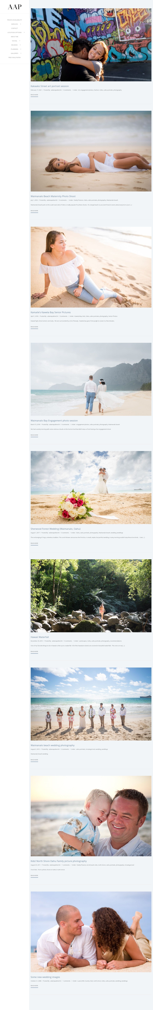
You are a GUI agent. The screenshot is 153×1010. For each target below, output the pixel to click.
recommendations (116, 641)
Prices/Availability (14, 20)
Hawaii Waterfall (40, 637)
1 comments (66, 865)
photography (117, 90)
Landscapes (83, 641)
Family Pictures (78, 200)
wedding (113, 533)
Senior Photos (112, 316)
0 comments (67, 90)
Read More (34, 95)
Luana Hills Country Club (85, 981)
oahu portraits (108, 90)
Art (79, 90)
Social (14, 41)
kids (84, 316)
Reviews (14, 45)
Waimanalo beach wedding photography (53, 745)
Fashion (96, 90)
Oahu (101, 90)
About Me (14, 37)
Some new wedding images (45, 977)
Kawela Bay (78, 316)
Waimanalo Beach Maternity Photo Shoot (53, 196)
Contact (14, 28)
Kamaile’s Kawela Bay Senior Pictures (51, 312)
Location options (15, 32)
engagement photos (87, 90)
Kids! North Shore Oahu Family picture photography (59, 861)
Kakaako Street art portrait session (50, 86)
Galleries (14, 53)
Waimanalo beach (112, 200)
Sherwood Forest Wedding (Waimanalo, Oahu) (55, 528)
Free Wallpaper (15, 57)
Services (14, 24)
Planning (14, 49)
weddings (120, 533)
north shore (102, 865)
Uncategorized (90, 749)
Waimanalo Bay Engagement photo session (54, 420)
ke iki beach (90, 865)
